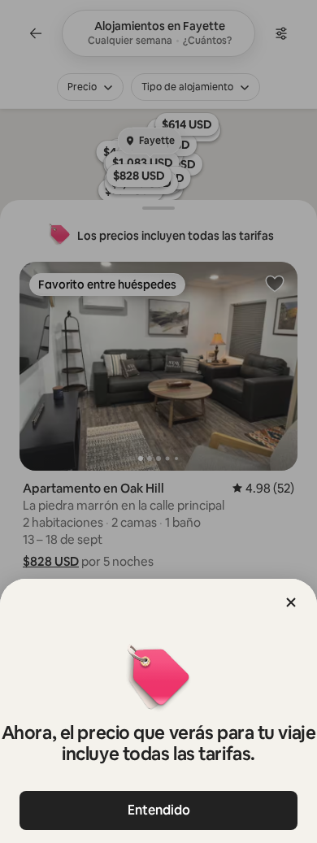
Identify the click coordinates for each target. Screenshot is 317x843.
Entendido (159, 810)
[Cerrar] (290, 602)
